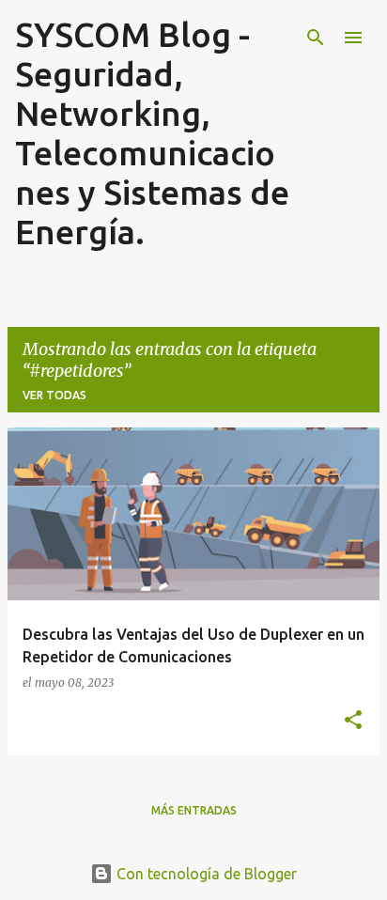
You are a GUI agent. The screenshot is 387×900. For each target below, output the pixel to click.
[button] (353, 720)
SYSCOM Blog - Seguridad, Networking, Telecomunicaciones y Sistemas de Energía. (152, 133)
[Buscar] (315, 37)
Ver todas (54, 395)
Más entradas (194, 810)
